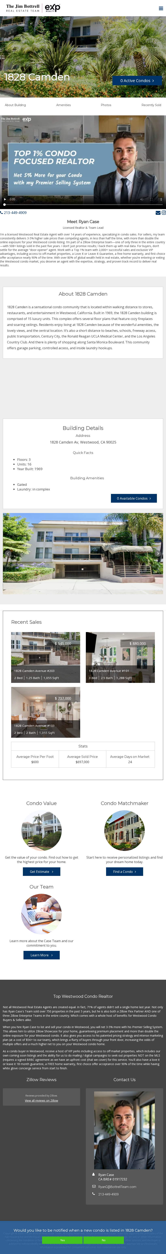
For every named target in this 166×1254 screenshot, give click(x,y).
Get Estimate (40, 871)
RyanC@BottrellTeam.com (117, 1187)
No (103, 1240)
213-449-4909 (15, 212)
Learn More (40, 955)
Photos (106, 105)
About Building (15, 105)
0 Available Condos (132, 498)
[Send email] (158, 212)
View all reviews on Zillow (41, 1100)
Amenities (63, 105)
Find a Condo (123, 871)
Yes (62, 1240)
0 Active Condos (135, 80)
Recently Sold (151, 105)
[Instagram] (164, 212)
